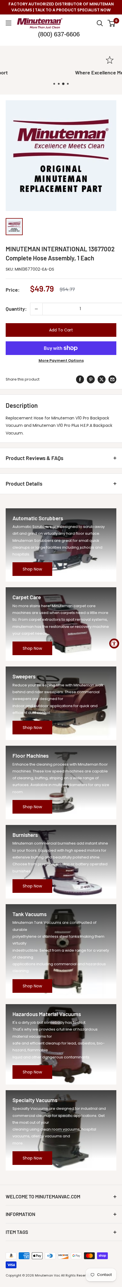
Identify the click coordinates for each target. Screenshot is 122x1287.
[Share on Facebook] (80, 379)
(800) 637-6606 (59, 34)
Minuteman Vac (47, 1275)
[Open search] (100, 23)
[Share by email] (112, 379)
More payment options (61, 360)
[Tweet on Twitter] (102, 379)
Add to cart (61, 330)
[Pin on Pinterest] (91, 379)
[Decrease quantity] (36, 309)
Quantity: (16, 309)
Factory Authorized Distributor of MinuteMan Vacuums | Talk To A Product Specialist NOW (61, 7)
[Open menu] (8, 23)
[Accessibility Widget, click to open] (114, 644)
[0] (111, 23)
